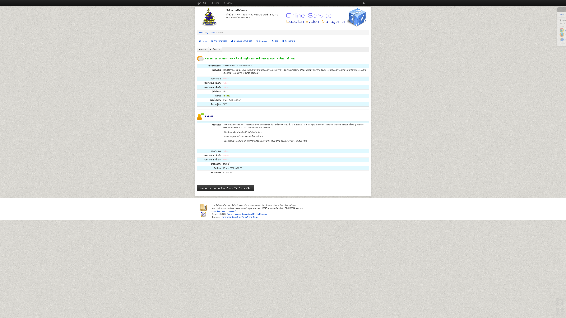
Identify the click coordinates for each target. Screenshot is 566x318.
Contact (229, 3)
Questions (211, 33)
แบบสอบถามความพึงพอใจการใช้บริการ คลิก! (225, 188)
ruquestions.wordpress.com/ (224, 211)
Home (216, 3)
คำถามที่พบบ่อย (220, 41)
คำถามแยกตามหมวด (243, 41)
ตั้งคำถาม (216, 49)
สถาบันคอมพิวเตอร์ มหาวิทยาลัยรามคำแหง (240, 217)
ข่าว (276, 41)
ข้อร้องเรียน (289, 41)
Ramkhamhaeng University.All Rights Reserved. (247, 214)
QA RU (201, 3)
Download (263, 41)
